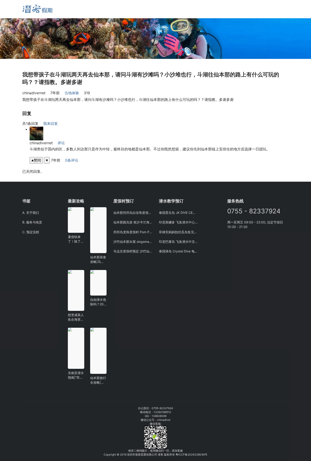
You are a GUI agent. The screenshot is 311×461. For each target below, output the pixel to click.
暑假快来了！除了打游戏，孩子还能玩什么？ (76, 239)
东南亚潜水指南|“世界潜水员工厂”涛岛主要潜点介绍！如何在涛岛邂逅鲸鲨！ (76, 375)
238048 (199, 454)
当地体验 (71, 93)
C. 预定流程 (30, 232)
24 (192, 454)
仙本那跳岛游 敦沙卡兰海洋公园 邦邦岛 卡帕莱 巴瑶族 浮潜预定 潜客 (132, 222)
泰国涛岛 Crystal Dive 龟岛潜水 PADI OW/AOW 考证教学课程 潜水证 (178, 251)
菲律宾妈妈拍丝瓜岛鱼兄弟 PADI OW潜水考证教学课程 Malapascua (178, 232)
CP (183, 454)
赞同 (37, 160)
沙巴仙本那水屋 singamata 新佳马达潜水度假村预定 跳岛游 (132, 242)
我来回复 (50, 123)
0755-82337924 (162, 408)
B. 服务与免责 (32, 222)
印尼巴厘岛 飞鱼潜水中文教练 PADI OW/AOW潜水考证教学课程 (178, 242)
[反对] (47, 160)
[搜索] (77, 9)
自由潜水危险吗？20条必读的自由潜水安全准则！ (98, 302)
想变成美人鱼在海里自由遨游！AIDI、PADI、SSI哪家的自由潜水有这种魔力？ (76, 317)
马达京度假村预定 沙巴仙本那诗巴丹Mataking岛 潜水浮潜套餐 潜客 (132, 251)
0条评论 (71, 160)
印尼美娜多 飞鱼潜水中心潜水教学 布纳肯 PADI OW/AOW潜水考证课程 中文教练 (178, 222)
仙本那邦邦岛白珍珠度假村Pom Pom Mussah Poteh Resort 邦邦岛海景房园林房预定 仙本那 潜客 (132, 213)
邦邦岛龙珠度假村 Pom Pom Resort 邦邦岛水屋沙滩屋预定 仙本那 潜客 (132, 232)
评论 (61, 143)
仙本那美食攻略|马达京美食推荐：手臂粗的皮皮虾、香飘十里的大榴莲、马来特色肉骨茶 (98, 259)
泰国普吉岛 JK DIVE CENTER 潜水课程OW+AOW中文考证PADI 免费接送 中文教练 (178, 213)
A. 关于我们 (30, 213)
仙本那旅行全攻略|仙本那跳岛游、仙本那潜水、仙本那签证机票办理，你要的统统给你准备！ (98, 380)
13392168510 (162, 412)
